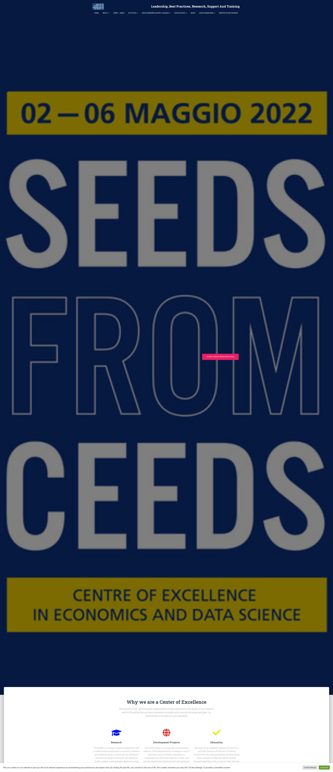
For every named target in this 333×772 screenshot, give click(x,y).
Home (96, 13)
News (193, 13)
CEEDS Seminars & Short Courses (155, 13)
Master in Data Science (228, 13)
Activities (132, 13)
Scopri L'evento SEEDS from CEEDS (220, 357)
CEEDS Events (180, 13)
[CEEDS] (98, 6)
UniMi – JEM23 (118, 13)
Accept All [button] (324, 767)
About (105, 13)
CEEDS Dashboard (206, 13)
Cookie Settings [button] (310, 767)
